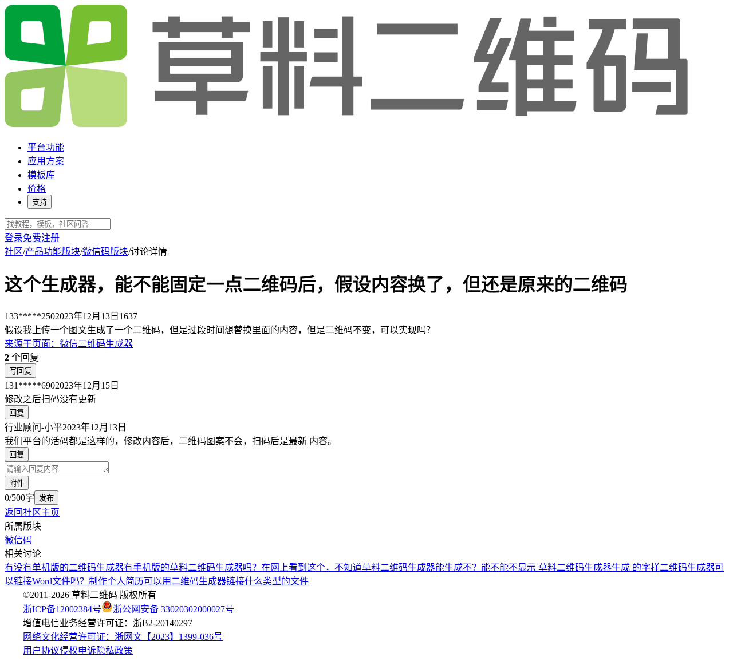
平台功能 (45, 147)
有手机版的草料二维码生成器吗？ (192, 567)
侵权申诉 (78, 650)
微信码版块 (105, 251)
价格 (36, 188)
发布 (46, 498)
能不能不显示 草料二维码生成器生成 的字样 (570, 567)
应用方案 (45, 161)
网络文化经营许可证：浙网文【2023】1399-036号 (123, 637)
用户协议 (41, 650)
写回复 (20, 371)
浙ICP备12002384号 (62, 609)
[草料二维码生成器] (348, 125)
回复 (16, 413)
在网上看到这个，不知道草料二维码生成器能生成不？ (371, 567)
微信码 (18, 540)
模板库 (41, 175)
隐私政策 (114, 650)
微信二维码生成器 (69, 344)
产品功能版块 (52, 251)
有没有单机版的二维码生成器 (64, 567)
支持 (39, 202)
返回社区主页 (32, 512)
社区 (14, 251)
